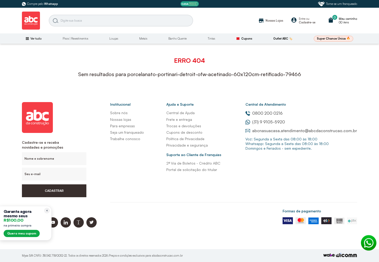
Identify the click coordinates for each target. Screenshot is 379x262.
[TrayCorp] (329, 255)
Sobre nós (119, 113)
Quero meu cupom (21, 233)
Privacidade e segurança (187, 145)
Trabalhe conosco (125, 139)
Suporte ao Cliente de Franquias (193, 154)
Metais (143, 38)
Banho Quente (177, 38)
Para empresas (122, 126)
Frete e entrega (179, 119)
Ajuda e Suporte (180, 104)
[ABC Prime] (189, 4)
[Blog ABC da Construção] (78, 226)
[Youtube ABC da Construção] (53, 226)
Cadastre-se (307, 22)
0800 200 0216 (267, 113)
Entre (302, 19)
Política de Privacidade (185, 139)
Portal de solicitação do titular (191, 169)
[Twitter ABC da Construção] (91, 226)
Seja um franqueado (127, 132)
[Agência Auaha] (346, 256)
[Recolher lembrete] (47, 210)
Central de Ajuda (180, 113)
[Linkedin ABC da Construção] (66, 226)
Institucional (120, 104)
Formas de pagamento (302, 211)
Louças (113, 38)
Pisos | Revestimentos (75, 38)
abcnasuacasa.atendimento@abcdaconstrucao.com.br (304, 130)
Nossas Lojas (270, 20)
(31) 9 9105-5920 (268, 121)
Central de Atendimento (265, 104)
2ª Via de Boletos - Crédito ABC (193, 163)
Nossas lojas (120, 119)
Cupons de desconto (184, 132)
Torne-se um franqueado (341, 4)
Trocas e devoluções (183, 126)
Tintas (211, 38)
